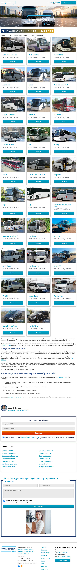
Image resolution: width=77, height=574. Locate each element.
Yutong (56, 145)
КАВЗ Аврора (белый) (10, 236)
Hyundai (5, 174)
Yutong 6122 (58, 55)
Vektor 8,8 (57, 236)
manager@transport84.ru (63, 556)
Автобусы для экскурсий (46, 450)
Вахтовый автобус (44, 464)
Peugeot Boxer (33, 296)
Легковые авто (45, 558)
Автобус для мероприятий (46, 466)
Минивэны (44, 555)
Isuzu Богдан (7, 266)
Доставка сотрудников (8, 458)
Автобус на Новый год (45, 456)
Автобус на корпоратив (8, 453)
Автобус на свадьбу (7, 450)
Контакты (44, 566)
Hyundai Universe (8, 145)
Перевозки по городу (45, 453)
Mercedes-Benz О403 (61, 85)
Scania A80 (32, 115)
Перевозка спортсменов (45, 461)
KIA (29, 145)
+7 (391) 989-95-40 (55, 2)
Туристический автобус (8, 466)
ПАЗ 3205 (6, 296)
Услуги (43, 561)
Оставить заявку (38, 506)
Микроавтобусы (45, 552)
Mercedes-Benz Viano (10, 326)
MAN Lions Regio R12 (10, 55)
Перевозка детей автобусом (10, 456)
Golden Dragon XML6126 (36, 174)
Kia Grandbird (58, 115)
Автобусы (44, 550)
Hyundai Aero (32, 236)
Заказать (12, 61)
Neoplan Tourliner (8, 115)
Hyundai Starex (33, 326)
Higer (4, 204)
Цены (42, 563)
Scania (30, 85)
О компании (44, 569)
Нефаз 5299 (58, 174)
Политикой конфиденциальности (30, 437)
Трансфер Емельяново (8, 461)
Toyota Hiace (58, 296)
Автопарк (43, 547)
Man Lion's (6, 85)
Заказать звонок (68, 3)
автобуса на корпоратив (14, 397)
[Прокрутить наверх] (6, 569)
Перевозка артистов (44, 458)
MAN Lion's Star (33, 55)
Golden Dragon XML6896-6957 (62, 205)
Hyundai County (33, 266)
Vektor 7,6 (57, 266)
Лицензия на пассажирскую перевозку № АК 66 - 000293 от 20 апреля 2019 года (26, 551)
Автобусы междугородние (9, 464)
